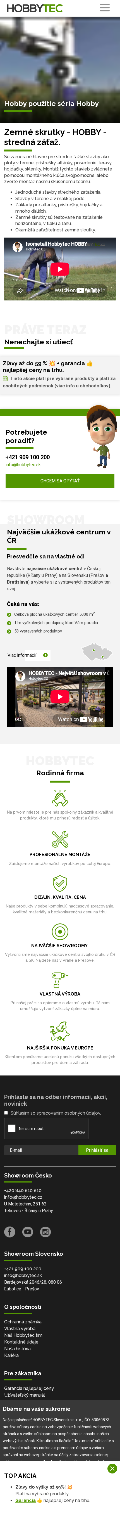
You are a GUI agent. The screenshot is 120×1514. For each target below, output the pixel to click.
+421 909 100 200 (28, 457)
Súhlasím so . (56, 1113)
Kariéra (11, 1355)
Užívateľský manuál (24, 1395)
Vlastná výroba (19, 1328)
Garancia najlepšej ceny (29, 1388)
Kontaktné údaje (21, 1342)
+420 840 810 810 (23, 1190)
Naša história (17, 1348)
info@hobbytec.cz (23, 1197)
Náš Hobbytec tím (23, 1335)
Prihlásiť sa (97, 1150)
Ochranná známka (23, 1322)
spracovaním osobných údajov (68, 1113)
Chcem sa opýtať (60, 481)
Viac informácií (22, 655)
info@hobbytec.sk (23, 464)
